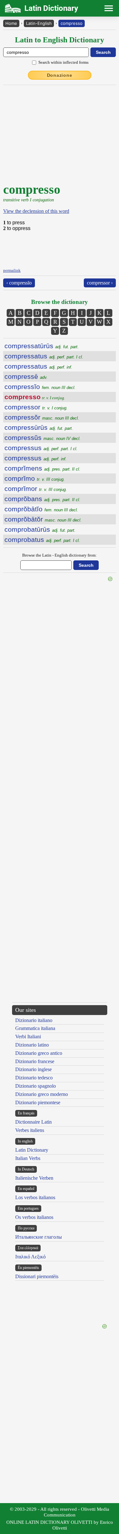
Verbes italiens (29, 1130)
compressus (40, 447)
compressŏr (41, 417)
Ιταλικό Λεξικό (30, 1256)
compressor (36, 407)
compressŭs (42, 437)
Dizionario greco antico (38, 1053)
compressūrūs (38, 427)
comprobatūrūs (40, 529)
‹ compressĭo (19, 282)
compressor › (100, 282)
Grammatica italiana (35, 1028)
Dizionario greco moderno (41, 1094)
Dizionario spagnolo (35, 1086)
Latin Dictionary (31, 1150)
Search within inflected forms (63, 62)
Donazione (59, 75)
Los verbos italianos (35, 1197)
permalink (12, 270)
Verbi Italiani (28, 1036)
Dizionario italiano (33, 1020)
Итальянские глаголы (38, 1237)
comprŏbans (42, 498)
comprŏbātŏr (43, 519)
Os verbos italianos (34, 1217)
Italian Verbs (27, 1158)
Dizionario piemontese (37, 1102)
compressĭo (40, 386)
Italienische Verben (34, 1178)
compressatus (43, 356)
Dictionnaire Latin (33, 1122)
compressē (26, 376)
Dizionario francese (34, 1061)
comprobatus (42, 539)
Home (11, 23)
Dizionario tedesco (34, 1077)
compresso (72, 23)
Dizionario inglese (33, 1069)
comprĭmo (34, 478)
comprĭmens (42, 468)
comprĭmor (35, 488)
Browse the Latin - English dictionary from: (59, 555)
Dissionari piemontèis (36, 1276)
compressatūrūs (41, 345)
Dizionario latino (32, 1045)
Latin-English (39, 23)
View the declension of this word (36, 211)
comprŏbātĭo (41, 509)
